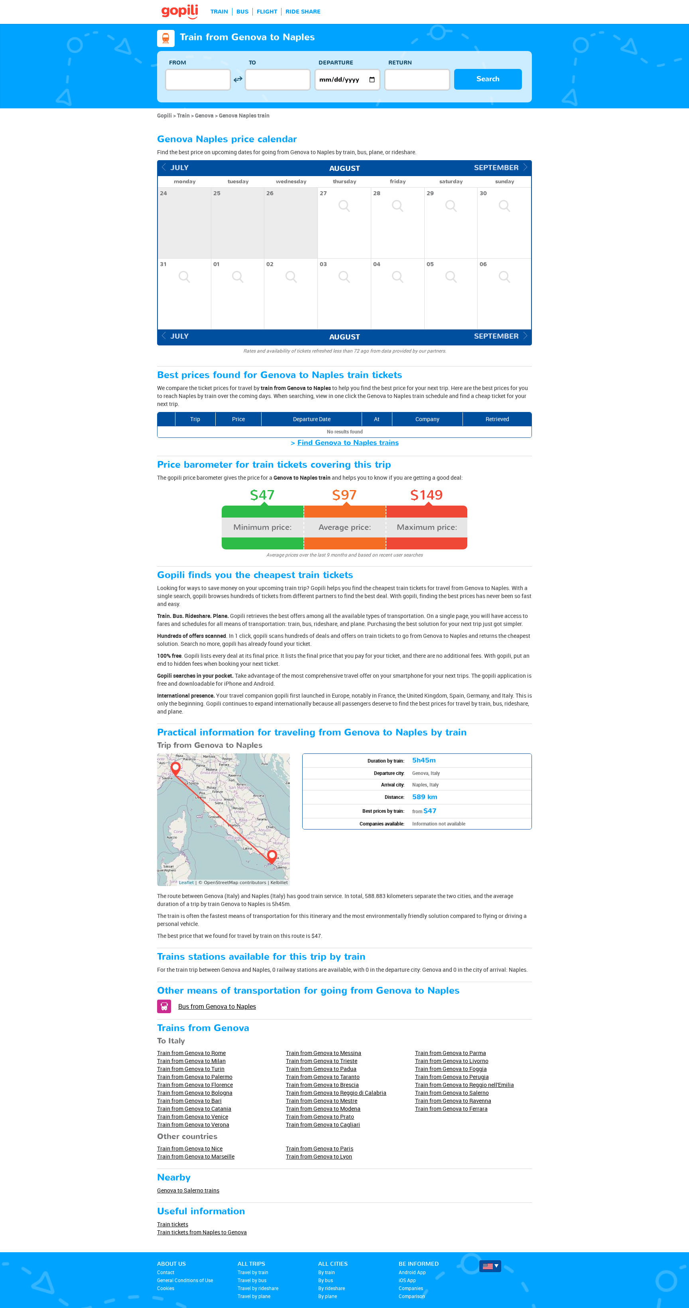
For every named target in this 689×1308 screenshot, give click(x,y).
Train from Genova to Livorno (451, 1061)
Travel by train (253, 1272)
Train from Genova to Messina (323, 1053)
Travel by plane (254, 1296)
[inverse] (238, 79)
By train (326, 1272)
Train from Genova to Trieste (321, 1061)
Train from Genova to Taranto (323, 1077)
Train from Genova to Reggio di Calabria (336, 1092)
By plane (327, 1296)
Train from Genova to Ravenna (453, 1100)
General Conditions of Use (185, 1280)
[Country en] (490, 1266)
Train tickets (172, 1224)
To (252, 63)
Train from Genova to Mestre (321, 1100)
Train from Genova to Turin (190, 1069)
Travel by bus (252, 1280)
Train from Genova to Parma (450, 1053)
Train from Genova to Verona (193, 1124)
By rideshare (331, 1288)
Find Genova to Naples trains (348, 443)
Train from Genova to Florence (195, 1084)
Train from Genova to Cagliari (323, 1124)
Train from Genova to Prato (320, 1116)
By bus (325, 1280)
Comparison (412, 1296)
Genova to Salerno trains (188, 1190)
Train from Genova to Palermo (194, 1077)
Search (488, 79)
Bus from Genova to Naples (217, 1006)
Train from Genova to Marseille (195, 1156)
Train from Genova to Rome (191, 1053)
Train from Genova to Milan (191, 1061)
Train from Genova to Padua (321, 1069)
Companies (411, 1288)
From (177, 63)
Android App (412, 1272)
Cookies (165, 1288)
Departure (336, 63)
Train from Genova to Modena (323, 1108)
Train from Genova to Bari (189, 1100)
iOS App (407, 1280)
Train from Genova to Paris (319, 1148)
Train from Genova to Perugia (452, 1077)
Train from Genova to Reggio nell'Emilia (464, 1084)
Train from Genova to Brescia (322, 1084)
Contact (165, 1272)
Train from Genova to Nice (189, 1148)
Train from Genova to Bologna (194, 1092)
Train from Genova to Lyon (319, 1156)
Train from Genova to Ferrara (451, 1108)
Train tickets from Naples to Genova (202, 1232)
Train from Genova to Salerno (452, 1092)
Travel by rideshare (258, 1288)
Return (400, 63)
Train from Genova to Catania (194, 1108)
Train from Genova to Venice (192, 1116)
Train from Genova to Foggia (451, 1069)
